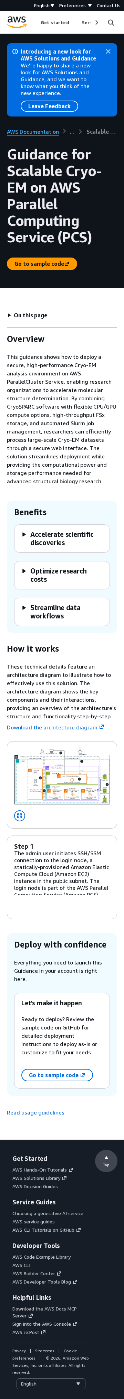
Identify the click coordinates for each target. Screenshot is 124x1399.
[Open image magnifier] (19, 815)
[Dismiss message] (108, 51)
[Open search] (111, 22)
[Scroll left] (35, 22)
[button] (27, 315)
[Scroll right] (96, 22)
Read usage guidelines (35, 1112)
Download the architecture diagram (52, 727)
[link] (101, 131)
